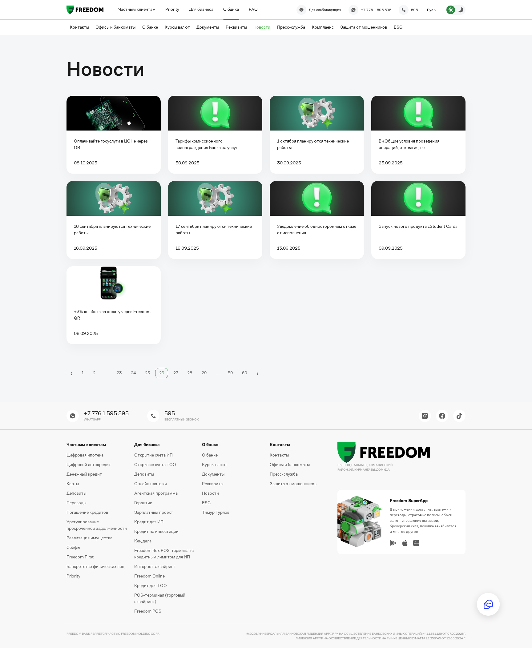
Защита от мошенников (293, 483)
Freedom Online (149, 576)
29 (204, 373)
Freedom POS (147, 611)
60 (244, 373)
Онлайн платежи (150, 483)
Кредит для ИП (148, 521)
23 (119, 373)
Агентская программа (156, 493)
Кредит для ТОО (150, 585)
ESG (206, 502)
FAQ (253, 9)
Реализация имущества (89, 537)
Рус (430, 10)
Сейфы (73, 547)
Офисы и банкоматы (290, 464)
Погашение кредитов (87, 512)
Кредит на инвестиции (156, 531)
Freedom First (80, 556)
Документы (213, 474)
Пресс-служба (284, 474)
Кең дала (142, 540)
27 (175, 373)
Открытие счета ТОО (155, 464)
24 (133, 373)
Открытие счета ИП (153, 455)
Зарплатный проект (153, 512)
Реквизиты (212, 483)
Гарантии (143, 502)
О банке (231, 9)
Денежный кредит (84, 474)
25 (147, 373)
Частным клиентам (136, 9)
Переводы (76, 502)
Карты (72, 483)
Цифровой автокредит (88, 464)
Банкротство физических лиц (95, 566)
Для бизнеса (201, 9)
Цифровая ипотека (84, 455)
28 (189, 373)
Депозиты (76, 493)
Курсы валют (214, 464)
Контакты (279, 455)
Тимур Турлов (215, 512)
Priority (172, 9)
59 (230, 373)
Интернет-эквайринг (154, 566)
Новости (210, 493)
